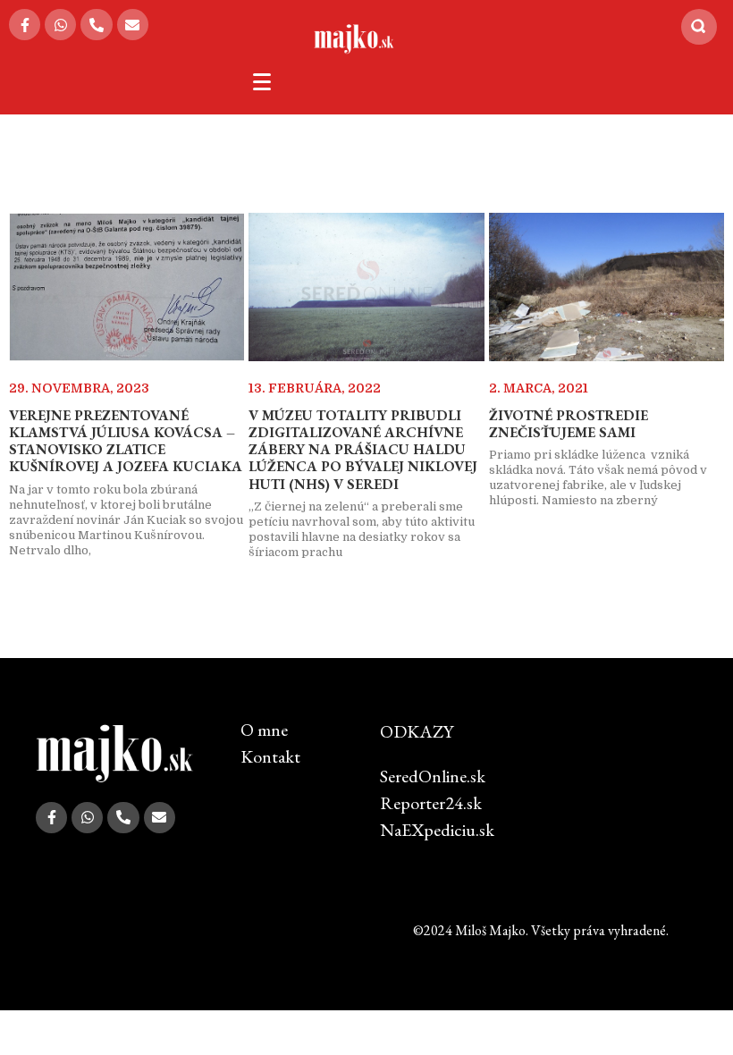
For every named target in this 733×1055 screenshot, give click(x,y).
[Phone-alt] (96, 24)
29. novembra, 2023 (79, 388)
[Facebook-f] (24, 24)
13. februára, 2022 (315, 388)
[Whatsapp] (60, 24)
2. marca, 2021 (538, 388)
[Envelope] (132, 24)
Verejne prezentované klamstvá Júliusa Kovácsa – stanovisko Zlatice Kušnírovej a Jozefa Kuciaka (125, 441)
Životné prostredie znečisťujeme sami (568, 424)
